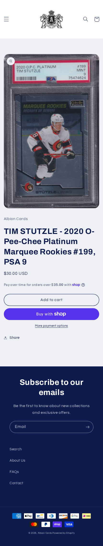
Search (16, 449)
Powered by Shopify (63, 533)
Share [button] (15, 337)
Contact (16, 483)
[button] (6, 19)
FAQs (14, 472)
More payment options (51, 325)
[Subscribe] (87, 427)
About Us (17, 460)
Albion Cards (45, 533)
